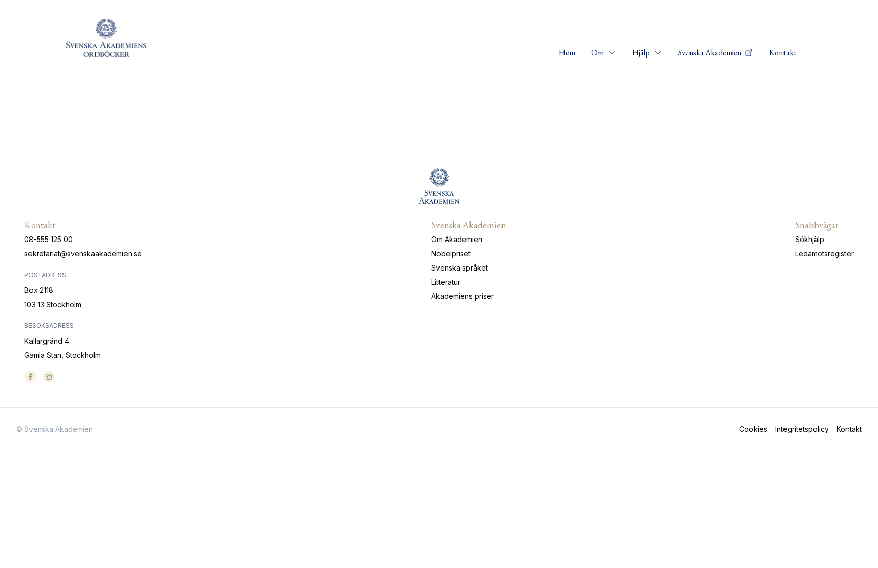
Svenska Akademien (710, 52)
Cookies (753, 429)
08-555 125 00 (48, 239)
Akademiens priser (462, 296)
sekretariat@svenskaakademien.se (83, 253)
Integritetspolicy (802, 429)
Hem (567, 52)
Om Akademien (456, 239)
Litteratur (445, 282)
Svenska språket (459, 267)
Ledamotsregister (824, 253)
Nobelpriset (451, 253)
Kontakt (783, 52)
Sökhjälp (809, 239)
